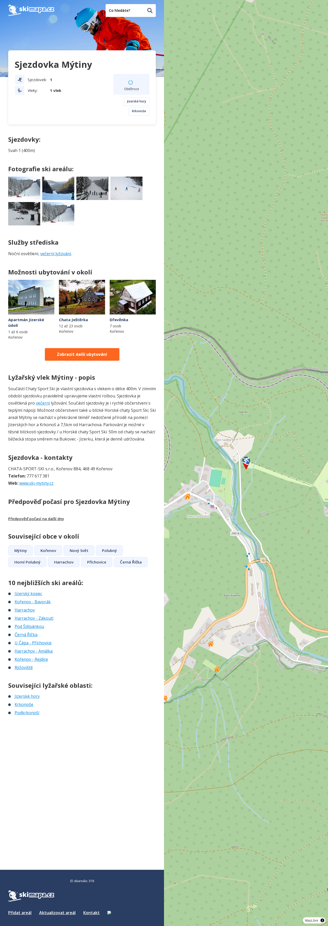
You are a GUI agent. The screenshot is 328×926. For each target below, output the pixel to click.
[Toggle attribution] (322, 920)
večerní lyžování (55, 253)
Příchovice (96, 562)
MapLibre (311, 920)
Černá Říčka (131, 562)
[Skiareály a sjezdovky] (109, 912)
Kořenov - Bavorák (33, 602)
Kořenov (48, 550)
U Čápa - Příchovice (33, 643)
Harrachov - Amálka (34, 651)
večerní (43, 403)
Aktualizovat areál (57, 912)
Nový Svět (79, 550)
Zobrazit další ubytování (82, 354)
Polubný (109, 550)
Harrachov (64, 562)
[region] (246, 463)
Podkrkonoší (27, 712)
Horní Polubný (27, 562)
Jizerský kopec (28, 593)
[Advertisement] (46, 750)
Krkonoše (139, 111)
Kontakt (91, 912)
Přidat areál (20, 912)
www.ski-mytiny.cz (36, 483)
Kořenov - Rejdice (31, 659)
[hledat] (150, 10)
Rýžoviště (24, 667)
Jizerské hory (136, 101)
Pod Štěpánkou (29, 626)
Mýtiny (20, 550)
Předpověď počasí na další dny (36, 518)
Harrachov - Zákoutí (34, 618)
